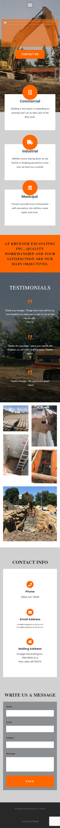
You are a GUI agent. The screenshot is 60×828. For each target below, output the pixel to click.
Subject (10, 737)
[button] (30, 5)
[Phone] (30, 584)
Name (9, 706)
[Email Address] (30, 612)
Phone (30, 591)
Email (9, 722)
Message (10, 753)
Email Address (30, 619)
